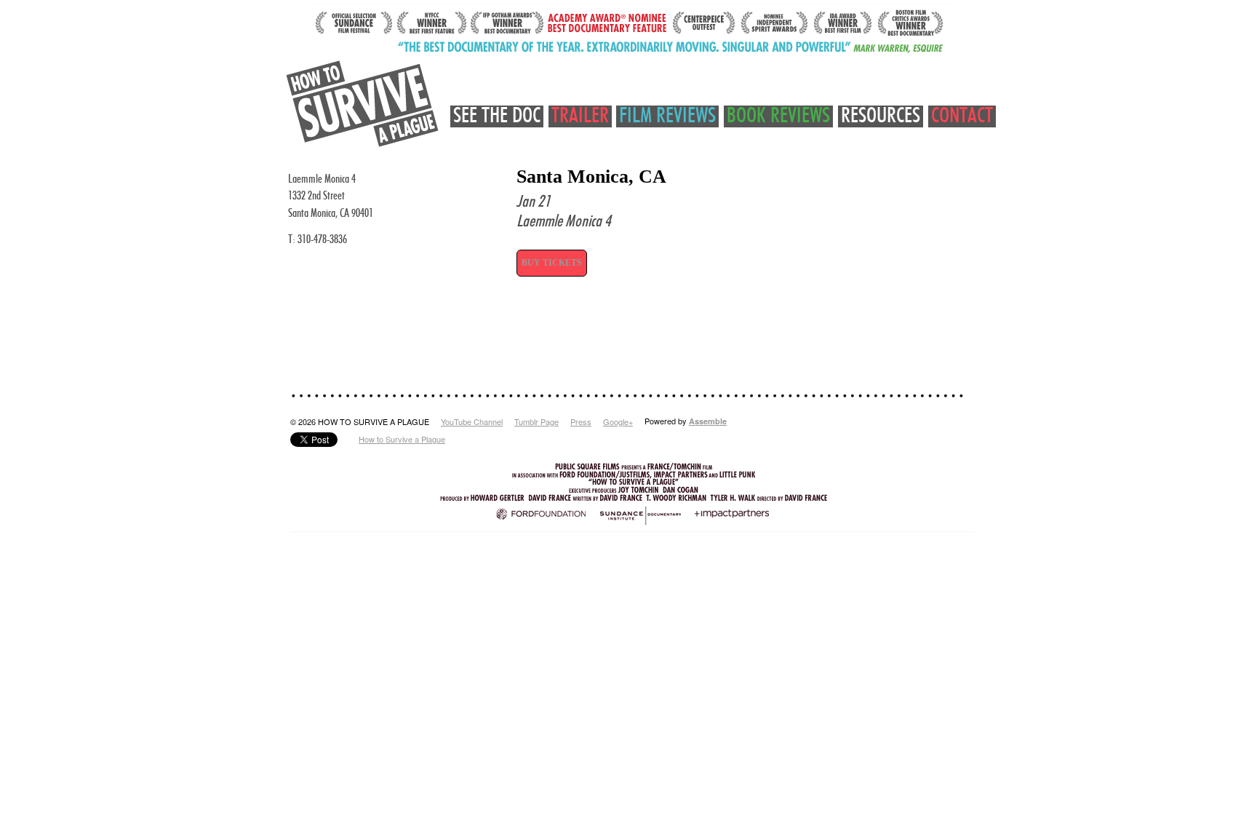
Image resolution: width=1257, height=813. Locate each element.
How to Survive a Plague (402, 439)
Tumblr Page (536, 421)
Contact (962, 116)
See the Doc (496, 116)
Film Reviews (667, 116)
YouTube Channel (472, 421)
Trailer (580, 116)
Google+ (618, 421)
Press (580, 421)
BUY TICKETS (552, 263)
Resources (880, 116)
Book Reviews (778, 116)
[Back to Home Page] (363, 103)
